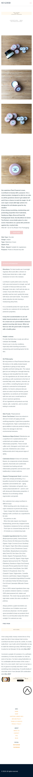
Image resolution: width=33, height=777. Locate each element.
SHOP (16, 714)
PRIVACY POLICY (16, 724)
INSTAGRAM (16, 744)
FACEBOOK (16, 747)
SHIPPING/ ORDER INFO (16, 716)
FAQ (16, 735)
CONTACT (16, 733)
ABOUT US (16, 730)
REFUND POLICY (16, 719)
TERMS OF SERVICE (16, 721)
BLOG (16, 738)
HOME (16, 711)
